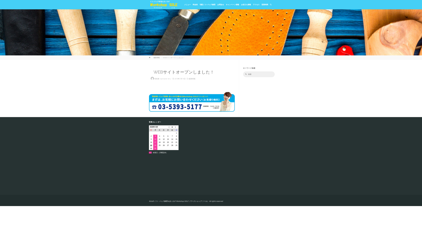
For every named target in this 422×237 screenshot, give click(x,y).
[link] (271, 5)
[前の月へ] (168, 127)
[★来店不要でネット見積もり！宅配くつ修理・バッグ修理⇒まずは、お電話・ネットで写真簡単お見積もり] (163, 5)
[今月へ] (172, 127)
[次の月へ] (176, 127)
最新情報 (157, 57)
